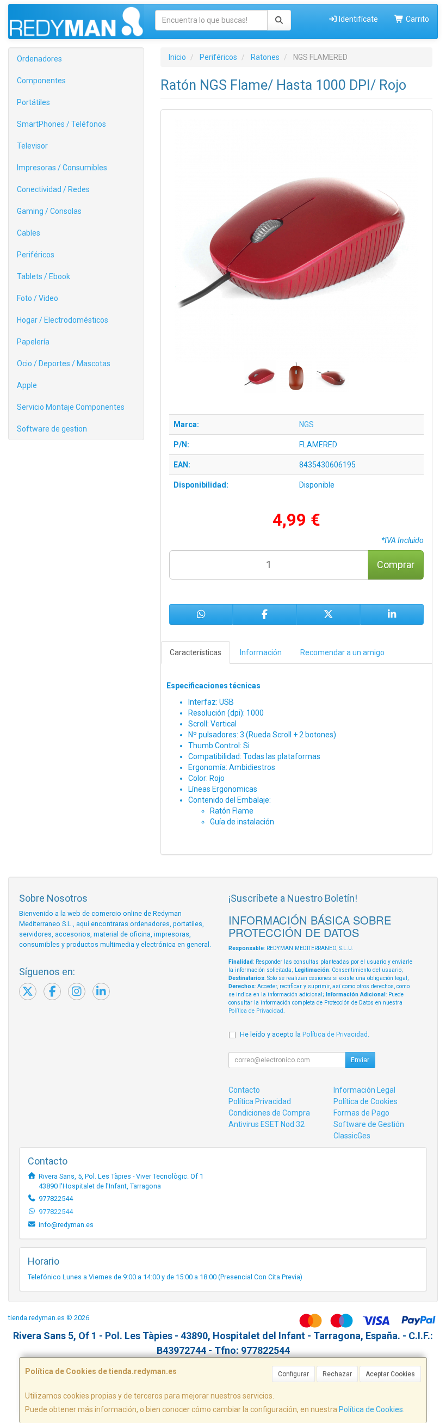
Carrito (416, 19)
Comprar (395, 564)
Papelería (33, 341)
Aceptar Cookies (390, 1374)
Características (195, 652)
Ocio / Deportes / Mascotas (63, 363)
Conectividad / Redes (53, 189)
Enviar (360, 1060)
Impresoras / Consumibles (62, 167)
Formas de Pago (361, 1112)
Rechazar (337, 1374)
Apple (27, 385)
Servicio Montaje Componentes (71, 407)
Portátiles (33, 102)
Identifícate (357, 19)
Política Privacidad (259, 1101)
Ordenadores (39, 58)
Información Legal (364, 1090)
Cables (28, 233)
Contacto (244, 1090)
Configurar (293, 1374)
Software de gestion (52, 428)
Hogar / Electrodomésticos (62, 320)
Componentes (41, 80)
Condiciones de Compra (269, 1112)
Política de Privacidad (255, 1011)
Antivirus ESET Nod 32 (266, 1124)
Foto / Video (37, 298)
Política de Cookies (371, 1409)
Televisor (32, 145)
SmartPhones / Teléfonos (61, 124)
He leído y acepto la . (304, 1034)
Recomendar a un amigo (342, 652)
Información (261, 652)
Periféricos (35, 254)
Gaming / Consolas (49, 211)
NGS (306, 424)
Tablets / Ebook (43, 276)
